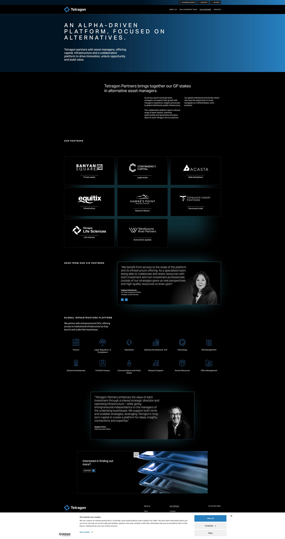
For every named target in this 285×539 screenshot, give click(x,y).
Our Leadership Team (188, 9)
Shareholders (188, 2)
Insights (217, 9)
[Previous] (122, 299)
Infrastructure (89, 208)
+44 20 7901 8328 (214, 506)
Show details (85, 532)
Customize (209, 526)
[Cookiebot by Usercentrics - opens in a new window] (64, 534)
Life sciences (89, 237)
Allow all (210, 518)
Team (146, 511)
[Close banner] (231, 516)
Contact (204, 2)
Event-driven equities (142, 240)
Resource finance (142, 211)
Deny (210, 533)
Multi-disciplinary (195, 177)
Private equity (89, 177)
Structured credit (195, 208)
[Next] (126, 299)
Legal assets (142, 177)
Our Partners (205, 9)
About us (173, 9)
